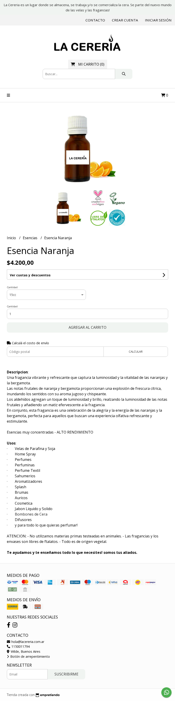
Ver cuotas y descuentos (30, 275)
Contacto (95, 20)
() (91, 64)
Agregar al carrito (87, 327)
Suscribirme (66, 674)
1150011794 (20, 646)
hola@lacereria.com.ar (27, 641)
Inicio (12, 237)
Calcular (136, 351)
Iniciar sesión (158, 20)
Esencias (30, 237)
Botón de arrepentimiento (29, 656)
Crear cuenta (125, 20)
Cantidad (12, 287)
